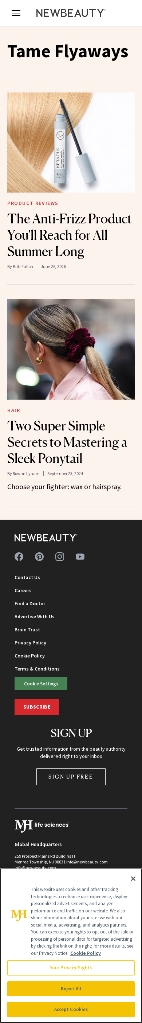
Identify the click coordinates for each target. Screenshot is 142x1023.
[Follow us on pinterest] (39, 556)
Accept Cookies (71, 1009)
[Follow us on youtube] (80, 556)
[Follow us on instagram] (59, 556)
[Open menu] (16, 13)
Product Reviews (33, 203)
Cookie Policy (30, 655)
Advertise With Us (35, 616)
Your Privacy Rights (71, 968)
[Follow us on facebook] (19, 556)
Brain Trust (27, 629)
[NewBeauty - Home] (71, 13)
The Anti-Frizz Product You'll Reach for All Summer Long (69, 235)
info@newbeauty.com (35, 867)
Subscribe (36, 707)
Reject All (71, 989)
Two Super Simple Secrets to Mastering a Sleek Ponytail (67, 442)
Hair (13, 410)
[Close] (133, 879)
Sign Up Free (71, 777)
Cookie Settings (41, 683)
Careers (23, 590)
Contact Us (27, 577)
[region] (71, 946)
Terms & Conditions (37, 668)
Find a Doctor (30, 603)
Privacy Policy (30, 642)
